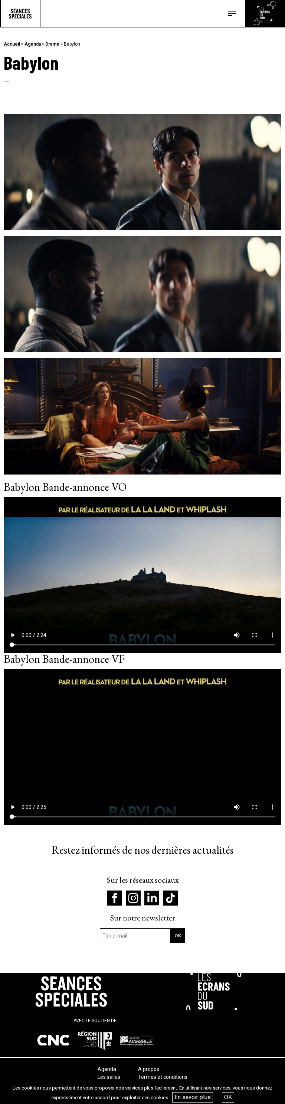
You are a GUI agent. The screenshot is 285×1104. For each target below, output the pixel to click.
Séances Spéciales (20, 13)
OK (228, 1097)
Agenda (32, 44)
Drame (52, 44)
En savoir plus (192, 1097)
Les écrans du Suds (264, 13)
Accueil (12, 44)
